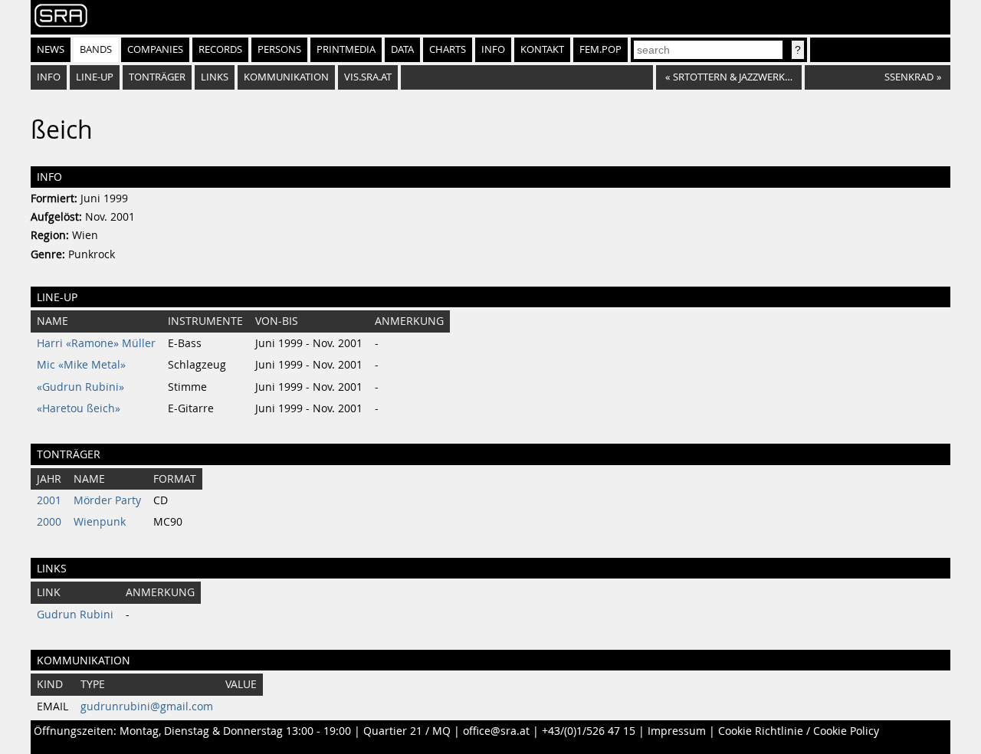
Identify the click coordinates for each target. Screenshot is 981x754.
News (50, 49)
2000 (49, 522)
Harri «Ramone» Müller (96, 343)
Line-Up (94, 77)
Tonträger (157, 77)
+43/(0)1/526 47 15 (588, 731)
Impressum (677, 731)
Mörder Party (107, 500)
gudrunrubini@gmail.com (146, 706)
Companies (155, 49)
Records (220, 49)
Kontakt (542, 49)
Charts (447, 49)
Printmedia (346, 49)
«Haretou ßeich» (78, 408)
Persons (279, 49)
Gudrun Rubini (75, 614)
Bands (96, 49)
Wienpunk (100, 522)
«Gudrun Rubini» (80, 387)
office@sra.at (496, 731)
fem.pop (600, 49)
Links (214, 77)
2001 (49, 500)
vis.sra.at (368, 77)
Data (402, 49)
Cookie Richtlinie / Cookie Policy (798, 731)
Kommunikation (286, 77)
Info (493, 49)
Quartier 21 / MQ (407, 731)
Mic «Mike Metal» (81, 365)
